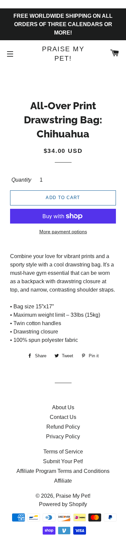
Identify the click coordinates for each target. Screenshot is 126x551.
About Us (63, 407)
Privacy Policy (63, 436)
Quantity (21, 180)
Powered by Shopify (63, 504)
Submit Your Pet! (63, 461)
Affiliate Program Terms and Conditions (63, 471)
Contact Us (63, 417)
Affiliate (63, 481)
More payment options (63, 231)
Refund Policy (63, 427)
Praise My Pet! (63, 53)
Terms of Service (63, 451)
